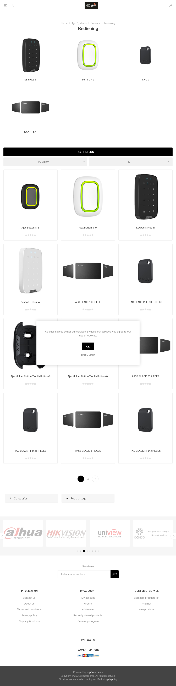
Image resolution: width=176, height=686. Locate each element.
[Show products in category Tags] (145, 55)
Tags (145, 79)
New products (147, 609)
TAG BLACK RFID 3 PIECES (145, 450)
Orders (88, 603)
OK (88, 346)
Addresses (88, 609)
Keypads (30, 79)
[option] (23, 533)
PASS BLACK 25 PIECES (145, 376)
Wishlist (146, 603)
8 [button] (98, 551)
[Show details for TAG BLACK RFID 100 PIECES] (145, 271)
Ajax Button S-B (30, 227)
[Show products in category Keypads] (30, 55)
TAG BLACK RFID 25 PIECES (30, 450)
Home (64, 23)
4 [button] (87, 551)
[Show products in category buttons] (88, 55)
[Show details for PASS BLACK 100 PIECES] (88, 271)
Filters (88, 151)
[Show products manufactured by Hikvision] (66, 533)
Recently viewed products (88, 615)
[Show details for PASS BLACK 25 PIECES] (145, 345)
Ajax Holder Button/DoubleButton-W (88, 376)
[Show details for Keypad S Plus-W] (30, 271)
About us (29, 603)
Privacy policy (29, 615)
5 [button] (89, 551)
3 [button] (84, 551)
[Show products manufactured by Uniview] (110, 533)
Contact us (29, 597)
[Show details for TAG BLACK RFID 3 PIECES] (145, 420)
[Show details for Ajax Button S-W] (88, 197)
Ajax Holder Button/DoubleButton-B (30, 376)
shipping (112, 679)
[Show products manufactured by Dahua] (23, 533)
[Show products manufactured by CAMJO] (153, 533)
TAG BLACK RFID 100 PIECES (145, 302)
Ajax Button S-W (88, 227)
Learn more (88, 355)
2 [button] (80, 551)
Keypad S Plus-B (145, 227)
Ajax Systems (79, 23)
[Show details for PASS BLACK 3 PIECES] (88, 420)
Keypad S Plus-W (30, 302)
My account (88, 597)
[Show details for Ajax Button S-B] (30, 197)
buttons (87, 79)
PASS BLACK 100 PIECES (88, 302)
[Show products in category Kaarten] (30, 107)
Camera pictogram (88, 621)
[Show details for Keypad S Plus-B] (145, 197)
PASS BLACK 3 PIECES (88, 450)
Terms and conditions (29, 609)
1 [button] (77, 551)
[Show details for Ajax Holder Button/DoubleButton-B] (30, 345)
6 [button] (92, 551)
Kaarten (30, 131)
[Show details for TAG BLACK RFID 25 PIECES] (30, 420)
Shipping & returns (29, 621)
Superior (95, 23)
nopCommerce (95, 672)
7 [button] (95, 551)
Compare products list (146, 597)
